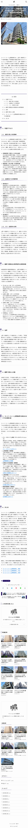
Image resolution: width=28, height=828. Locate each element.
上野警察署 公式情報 (8, 461)
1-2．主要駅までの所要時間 (12, 103)
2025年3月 (6, 805)
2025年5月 (6, 799)
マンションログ (6, 15)
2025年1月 (6, 811)
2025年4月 (6, 802)
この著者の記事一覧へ (14, 624)
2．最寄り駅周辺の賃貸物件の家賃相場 (14, 107)
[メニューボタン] (2, 2)
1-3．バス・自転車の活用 (12, 105)
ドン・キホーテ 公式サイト (10, 449)
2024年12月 (6, 813)
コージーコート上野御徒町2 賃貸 (11, 568)
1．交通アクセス (8, 99)
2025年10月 (7, 793)
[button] (3, 588)
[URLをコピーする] (25, 588)
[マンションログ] (14, 2)
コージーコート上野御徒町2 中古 (11, 570)
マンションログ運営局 (14, 617)
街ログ (6, 783)
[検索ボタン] (26, 2)
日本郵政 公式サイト (8, 496)
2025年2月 (6, 808)
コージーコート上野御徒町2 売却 (11, 572)
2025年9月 (6, 796)
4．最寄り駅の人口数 (9, 112)
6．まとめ (6, 118)
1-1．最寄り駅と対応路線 (12, 101)
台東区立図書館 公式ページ (10, 473)
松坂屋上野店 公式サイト (9, 484)
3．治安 (6, 109)
